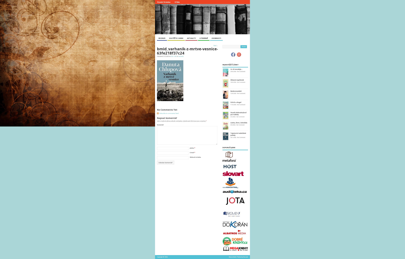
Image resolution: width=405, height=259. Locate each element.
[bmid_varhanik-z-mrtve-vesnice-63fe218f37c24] (170, 100)
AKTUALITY (191, 38)
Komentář (160, 125)
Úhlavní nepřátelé (237, 80)
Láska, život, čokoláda (238, 123)
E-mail (192, 152)
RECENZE (162, 38)
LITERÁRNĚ (204, 38)
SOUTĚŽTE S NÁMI (176, 38)
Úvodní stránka (163, 2)
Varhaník (180, 56)
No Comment (241, 71)
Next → (216, 45)
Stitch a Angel (235, 102)
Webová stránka (195, 157)
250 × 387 (174, 56)
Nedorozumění (236, 91)
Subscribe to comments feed (169, 113)
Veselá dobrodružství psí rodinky (238, 114)
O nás (177, 2)
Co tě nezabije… (236, 69)
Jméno (192, 148)
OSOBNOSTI (216, 38)
